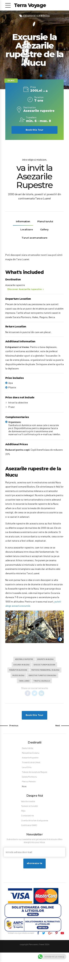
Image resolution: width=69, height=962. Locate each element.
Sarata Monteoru (29, 777)
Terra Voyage (30, 5)
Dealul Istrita (27, 748)
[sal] (33, 924)
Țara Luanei (24, 681)
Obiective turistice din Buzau (42, 675)
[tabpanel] (34, 50)
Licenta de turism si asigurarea (34, 820)
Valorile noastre (28, 801)
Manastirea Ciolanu (30, 753)
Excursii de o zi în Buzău (36, 15)
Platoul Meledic (29, 781)
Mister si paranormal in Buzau (45, 670)
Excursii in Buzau (21, 664)
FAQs (23, 811)
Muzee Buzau (18, 675)
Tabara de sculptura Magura (34, 772)
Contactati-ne (27, 815)
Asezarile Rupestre (30, 757)
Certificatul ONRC (29, 825)
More (24, 786)
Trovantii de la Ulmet (31, 762)
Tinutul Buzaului (42, 681)
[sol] (33, 911)
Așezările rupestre (24, 659)
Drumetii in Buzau (45, 659)
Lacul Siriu (26, 767)
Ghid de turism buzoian (44, 664)
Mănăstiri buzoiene (18, 670)
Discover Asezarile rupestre (24, 289)
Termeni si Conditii (29, 806)
